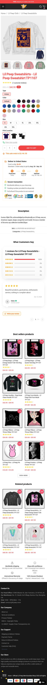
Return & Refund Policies (10, 640)
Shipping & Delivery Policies (11, 634)
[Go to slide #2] (17, 65)
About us (5, 612)
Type (4, 91)
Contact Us (5, 643)
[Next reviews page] (42, 319)
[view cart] (44, 6)
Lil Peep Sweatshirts (29, 13)
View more (23, 475)
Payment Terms (7, 637)
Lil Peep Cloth (13, 13)
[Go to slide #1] (6, 65)
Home (3, 13)
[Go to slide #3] (29, 65)
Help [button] (43, 682)
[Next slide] (42, 38)
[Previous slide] (4, 38)
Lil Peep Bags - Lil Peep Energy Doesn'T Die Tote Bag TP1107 (12, 363)
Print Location (7, 130)
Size (4, 119)
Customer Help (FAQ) (9, 646)
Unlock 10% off (4, 675)
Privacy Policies (7, 618)
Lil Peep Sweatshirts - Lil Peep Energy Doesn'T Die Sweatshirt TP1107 (33, 513)
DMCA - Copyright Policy (10, 621)
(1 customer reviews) (19, 83)
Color (4, 97)
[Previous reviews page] (32, 319)
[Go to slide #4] (40, 65)
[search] (40, 6)
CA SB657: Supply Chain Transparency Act (16, 624)
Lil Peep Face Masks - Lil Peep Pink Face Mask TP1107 (33, 397)
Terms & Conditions (8, 615)
